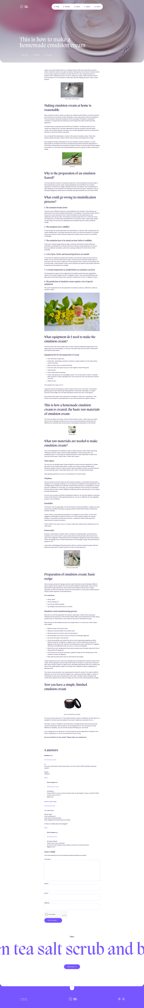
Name (46, 883)
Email (46, 893)
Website (46, 903)
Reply (46, 777)
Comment (47, 859)
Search (88, 7)
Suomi (98, 7)
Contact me (24, 998)
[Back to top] (72, 986)
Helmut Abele (48, 801)
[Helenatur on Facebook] (123, 999)
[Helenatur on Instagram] (119, 999)
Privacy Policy (24, 1000)
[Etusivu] (73, 999)
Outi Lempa (48, 55)
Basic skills (25, 55)
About (78, 7)
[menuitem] (56, 6)
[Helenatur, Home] (24, 7)
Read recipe (71, 967)
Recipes (67, 7)
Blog (57, 7)
